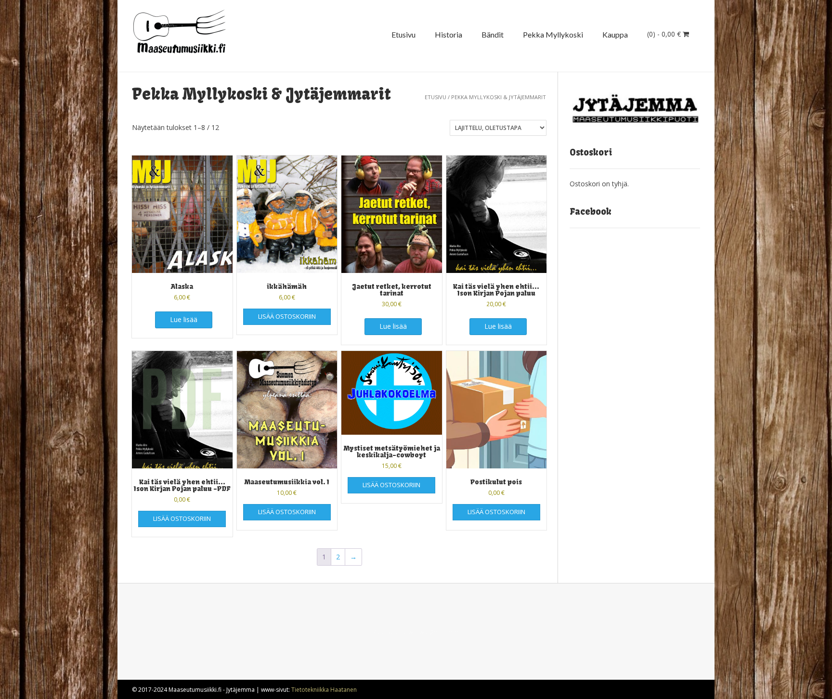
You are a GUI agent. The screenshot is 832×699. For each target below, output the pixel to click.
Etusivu (403, 34)
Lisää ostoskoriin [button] (287, 316)
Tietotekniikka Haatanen (324, 690)
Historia (448, 34)
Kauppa (615, 34)
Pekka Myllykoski (553, 34)
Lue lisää (183, 319)
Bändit (492, 34)
